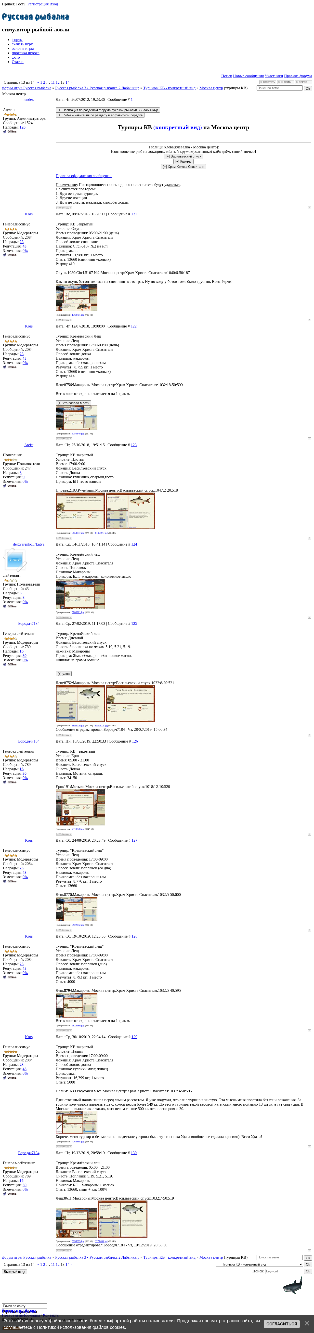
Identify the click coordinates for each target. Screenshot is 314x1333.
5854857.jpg (78, 533)
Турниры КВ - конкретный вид (169, 88)
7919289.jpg (78, 1025)
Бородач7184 (28, 623)
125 (134, 623)
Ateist (28, 445)
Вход (54, 4)
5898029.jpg (78, 725)
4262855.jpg (78, 1141)
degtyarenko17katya (28, 544)
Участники (274, 76)
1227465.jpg (101, 1241)
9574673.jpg (101, 725)
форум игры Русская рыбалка (26, 88)
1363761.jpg (78, 315)
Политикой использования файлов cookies (81, 1327)
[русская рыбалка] (19, 1310)
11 (53, 82)
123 (134, 445)
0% (25, 250)
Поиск (226, 76)
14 (67, 82)
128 (134, 936)
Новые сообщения (248, 76)
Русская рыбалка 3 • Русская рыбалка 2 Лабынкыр (97, 88)
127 (134, 840)
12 (58, 82)
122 (134, 326)
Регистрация (38, 4)
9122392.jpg (78, 925)
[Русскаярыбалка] (35, 16)
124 (134, 544)
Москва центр (211, 88)
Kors (29, 214)
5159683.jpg (78, 1241)
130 (134, 1153)
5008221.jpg (78, 612)
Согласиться (281, 1324)
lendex (29, 99)
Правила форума (298, 76)
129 (134, 1037)
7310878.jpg (78, 829)
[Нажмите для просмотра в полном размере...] (76, 310)
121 (134, 214)
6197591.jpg (101, 533)
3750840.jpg (78, 433)
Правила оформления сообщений (84, 176)
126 (135, 741)
